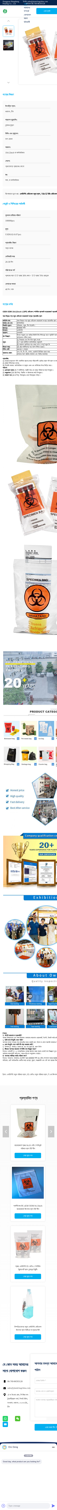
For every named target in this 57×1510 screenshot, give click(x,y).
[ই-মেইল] (9, 1426)
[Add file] (3, 1506)
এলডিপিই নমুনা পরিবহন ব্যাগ (16, 1074)
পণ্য (25, 4)
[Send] (53, 1506)
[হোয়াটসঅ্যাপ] (9, 1421)
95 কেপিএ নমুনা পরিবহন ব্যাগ (37, 1074)
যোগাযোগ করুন (27, 16)
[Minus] (53, 1447)
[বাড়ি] (13, 11)
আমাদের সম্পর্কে (27, 9)
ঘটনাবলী (27, 22)
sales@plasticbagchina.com (18, 1388)
